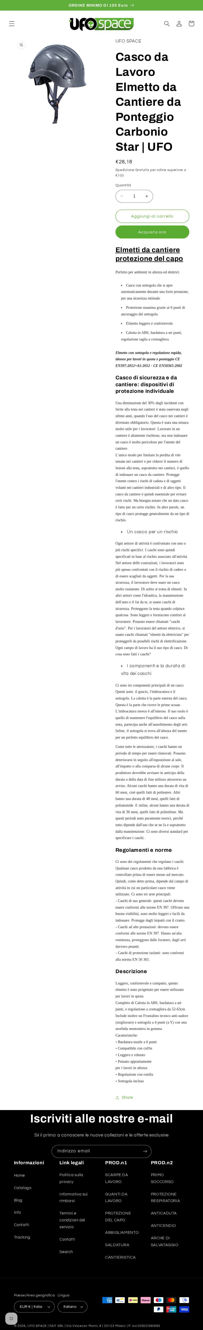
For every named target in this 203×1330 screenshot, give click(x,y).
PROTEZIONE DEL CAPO (118, 1216)
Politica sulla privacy (71, 1178)
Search (66, 1252)
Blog (18, 1200)
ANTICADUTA (164, 1213)
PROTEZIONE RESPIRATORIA (165, 1197)
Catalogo (22, 1188)
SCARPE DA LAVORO (116, 1178)
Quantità (123, 185)
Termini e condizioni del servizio (72, 1220)
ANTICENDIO (163, 1226)
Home (19, 1175)
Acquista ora (152, 232)
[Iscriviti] (145, 1151)
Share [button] (127, 1097)
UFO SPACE (37, 1325)
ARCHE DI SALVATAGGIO (164, 1241)
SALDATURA (117, 1245)
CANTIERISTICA (120, 1257)
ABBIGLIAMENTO (122, 1233)
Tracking (22, 1237)
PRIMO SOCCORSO (162, 1178)
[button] (12, 23)
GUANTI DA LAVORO (116, 1197)
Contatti (21, 1225)
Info (17, 1212)
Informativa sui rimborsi (73, 1197)
